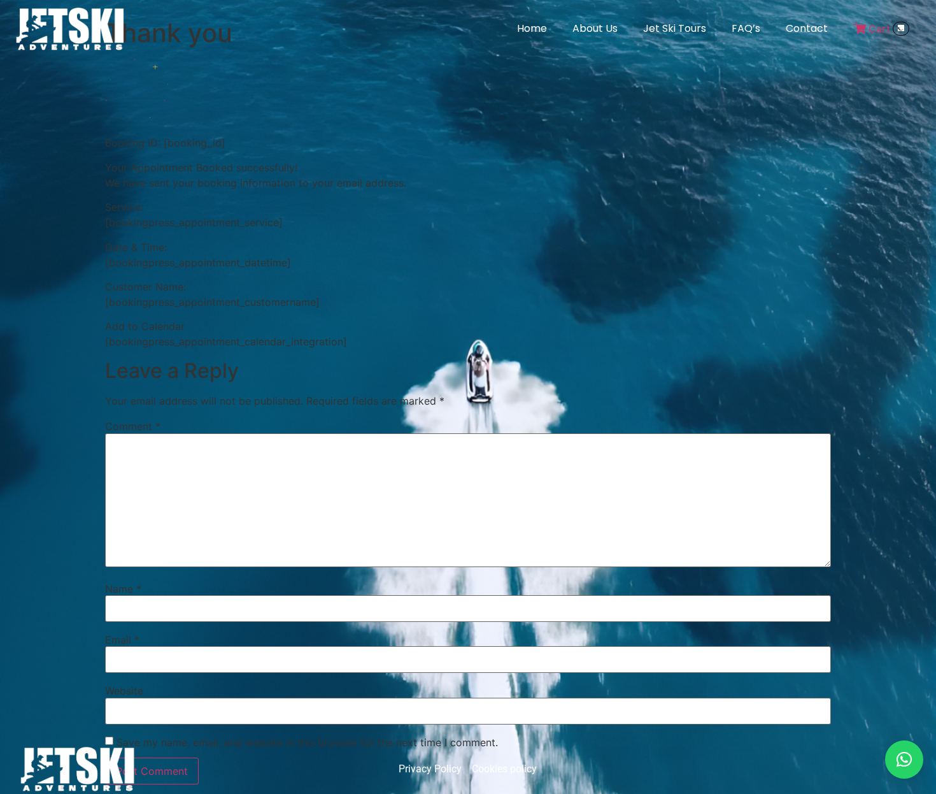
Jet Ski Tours (674, 28)
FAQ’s (746, 28)
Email (122, 640)
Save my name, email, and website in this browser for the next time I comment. (307, 742)
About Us (595, 28)
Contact (807, 28)
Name (123, 589)
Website (124, 691)
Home (532, 28)
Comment (132, 426)
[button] (904, 759)
